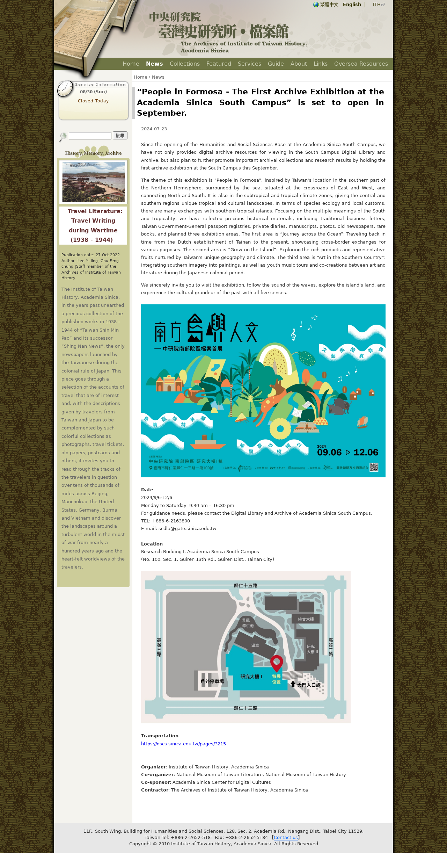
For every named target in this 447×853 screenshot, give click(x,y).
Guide (276, 63)
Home (131, 63)
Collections (185, 63)
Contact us (286, 837)
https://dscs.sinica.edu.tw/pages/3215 (183, 743)
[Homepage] (228, 52)
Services (249, 63)
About (299, 63)
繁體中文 (329, 4)
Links (321, 63)
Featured (218, 63)
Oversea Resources (361, 63)
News (154, 63)
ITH (377, 4)
